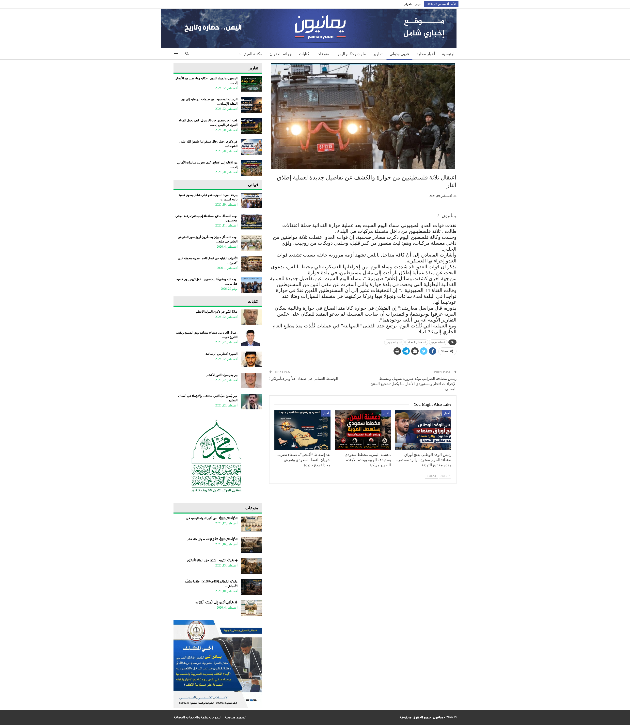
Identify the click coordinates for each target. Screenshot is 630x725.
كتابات (304, 54)
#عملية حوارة (438, 342)
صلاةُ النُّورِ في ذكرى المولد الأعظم (216, 311)
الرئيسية (449, 54)
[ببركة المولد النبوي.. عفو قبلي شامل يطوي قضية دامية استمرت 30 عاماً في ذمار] (251, 201)
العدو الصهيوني (394, 342)
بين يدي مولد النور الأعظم (221, 375)
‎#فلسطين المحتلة (417, 342)
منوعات (322, 54)
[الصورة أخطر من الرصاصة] (251, 359)
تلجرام (408, 4)
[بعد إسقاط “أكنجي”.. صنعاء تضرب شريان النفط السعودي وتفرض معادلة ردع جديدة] (302, 430)
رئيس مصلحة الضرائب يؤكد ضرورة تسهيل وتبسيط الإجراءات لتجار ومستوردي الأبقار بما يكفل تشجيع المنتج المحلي (413, 384)
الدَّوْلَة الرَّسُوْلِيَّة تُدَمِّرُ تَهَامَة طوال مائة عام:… (210, 539)
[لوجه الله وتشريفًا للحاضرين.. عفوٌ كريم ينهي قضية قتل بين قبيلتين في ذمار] (251, 285)
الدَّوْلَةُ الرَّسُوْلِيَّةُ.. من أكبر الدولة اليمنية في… (210, 518)
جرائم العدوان (280, 54)
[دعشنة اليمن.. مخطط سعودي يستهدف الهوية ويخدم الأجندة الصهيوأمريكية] (363, 430)
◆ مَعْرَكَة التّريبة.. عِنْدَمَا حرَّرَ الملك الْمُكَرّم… (210, 560)
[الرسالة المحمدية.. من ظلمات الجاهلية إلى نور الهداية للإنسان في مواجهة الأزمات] (251, 105)
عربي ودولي (400, 54)
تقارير (377, 54)
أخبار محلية (426, 54)
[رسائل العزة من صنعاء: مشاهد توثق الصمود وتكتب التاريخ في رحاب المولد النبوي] (251, 338)
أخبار (447, 413)
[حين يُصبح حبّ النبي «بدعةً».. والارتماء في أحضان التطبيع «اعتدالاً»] (251, 401)
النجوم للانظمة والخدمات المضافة (197, 717)
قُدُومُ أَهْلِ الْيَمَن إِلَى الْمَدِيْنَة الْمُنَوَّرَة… (214, 602)
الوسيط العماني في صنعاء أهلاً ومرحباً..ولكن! (303, 379)
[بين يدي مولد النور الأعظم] (251, 380)
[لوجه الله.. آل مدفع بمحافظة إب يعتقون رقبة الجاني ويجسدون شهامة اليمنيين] (251, 221)
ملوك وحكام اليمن (351, 54)
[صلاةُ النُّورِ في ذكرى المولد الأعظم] (251, 317)
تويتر (418, 4)
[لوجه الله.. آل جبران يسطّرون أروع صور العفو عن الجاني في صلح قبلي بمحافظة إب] (251, 243)
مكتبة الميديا (252, 54)
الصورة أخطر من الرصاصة (221, 353)
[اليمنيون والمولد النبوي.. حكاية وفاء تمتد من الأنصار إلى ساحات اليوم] (251, 84)
